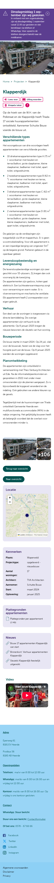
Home (6, 81)
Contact (7, 805)
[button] (10, 498)
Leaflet (22, 535)
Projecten (19, 81)
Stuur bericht (22, 812)
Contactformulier (37, 819)
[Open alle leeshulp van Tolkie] (27, 105)
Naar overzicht (13, 479)
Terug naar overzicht (17, 469)
